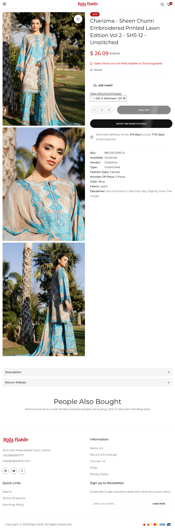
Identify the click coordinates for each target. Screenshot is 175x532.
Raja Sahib (36, 524)
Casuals (115, 172)
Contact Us (97, 461)
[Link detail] (6, 471)
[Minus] (95, 110)
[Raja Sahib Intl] (87, 4)
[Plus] (109, 110)
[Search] (162, 4)
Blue (102, 181)
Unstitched (112, 167)
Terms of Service (14, 498)
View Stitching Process (105, 93)
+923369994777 (13, 455)
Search (7, 491)
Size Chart (105, 85)
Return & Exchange (103, 454)
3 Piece (120, 176)
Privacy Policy (99, 474)
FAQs (93, 467)
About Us (96, 448)
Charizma (110, 162)
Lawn (103, 186)
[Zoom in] (78, 19)
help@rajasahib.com (16, 460)
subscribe (159, 503)
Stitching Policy (13, 504)
